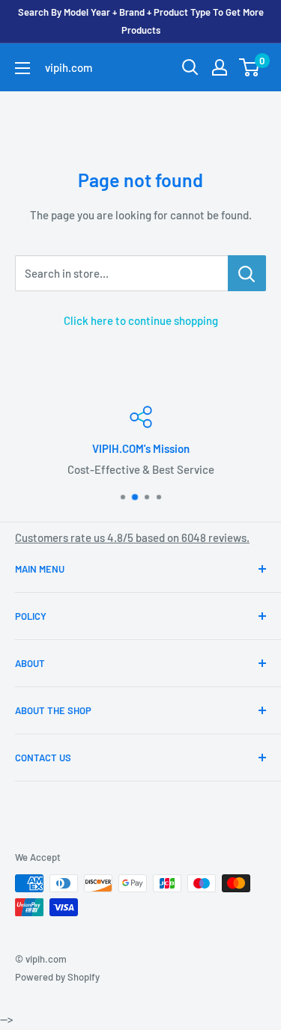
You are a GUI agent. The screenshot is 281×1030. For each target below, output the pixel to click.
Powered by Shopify (57, 977)
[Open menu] (22, 68)
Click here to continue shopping (141, 320)
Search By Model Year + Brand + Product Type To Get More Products (141, 21)
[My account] (219, 67)
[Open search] (190, 67)
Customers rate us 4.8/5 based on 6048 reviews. (132, 537)
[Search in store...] (247, 273)
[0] (250, 67)
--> (149, 231)
